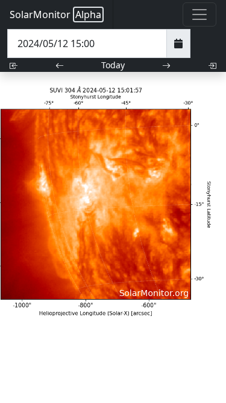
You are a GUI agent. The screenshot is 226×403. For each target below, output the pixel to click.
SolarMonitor (55, 14)
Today (113, 65)
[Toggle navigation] (199, 14)
